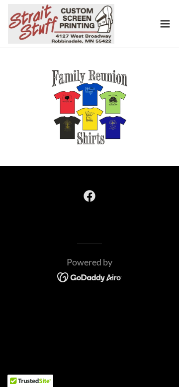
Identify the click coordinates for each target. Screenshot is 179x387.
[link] (61, 24)
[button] (165, 24)
